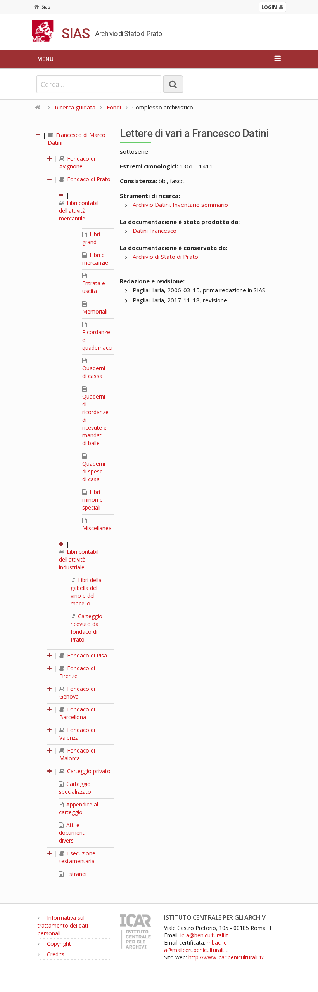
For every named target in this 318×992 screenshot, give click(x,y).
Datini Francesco (154, 230)
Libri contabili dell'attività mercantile (79, 210)
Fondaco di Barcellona (77, 713)
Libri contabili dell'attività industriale (79, 559)
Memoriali (94, 311)
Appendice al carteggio (78, 808)
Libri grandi (91, 238)
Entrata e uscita (93, 287)
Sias (45, 6)
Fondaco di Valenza (77, 733)
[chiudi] (50, 179)
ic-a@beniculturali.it (204, 935)
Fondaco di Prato (88, 179)
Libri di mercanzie (95, 258)
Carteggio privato (88, 771)
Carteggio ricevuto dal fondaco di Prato (86, 627)
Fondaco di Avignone (77, 162)
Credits (54, 954)
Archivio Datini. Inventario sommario (180, 204)
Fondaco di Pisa (86, 655)
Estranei (75, 874)
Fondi (114, 107)
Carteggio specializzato (75, 787)
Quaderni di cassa (93, 372)
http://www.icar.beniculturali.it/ (226, 957)
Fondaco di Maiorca (77, 754)
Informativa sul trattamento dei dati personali (63, 925)
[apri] (50, 158)
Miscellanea (97, 528)
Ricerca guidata (75, 107)
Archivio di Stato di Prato (165, 256)
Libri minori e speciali (92, 499)
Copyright (58, 943)
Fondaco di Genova (77, 692)
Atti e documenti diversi (72, 832)
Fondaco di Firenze (77, 672)
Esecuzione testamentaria (77, 857)
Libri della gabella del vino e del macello (86, 591)
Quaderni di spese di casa (93, 471)
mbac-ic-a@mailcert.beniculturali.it (196, 946)
